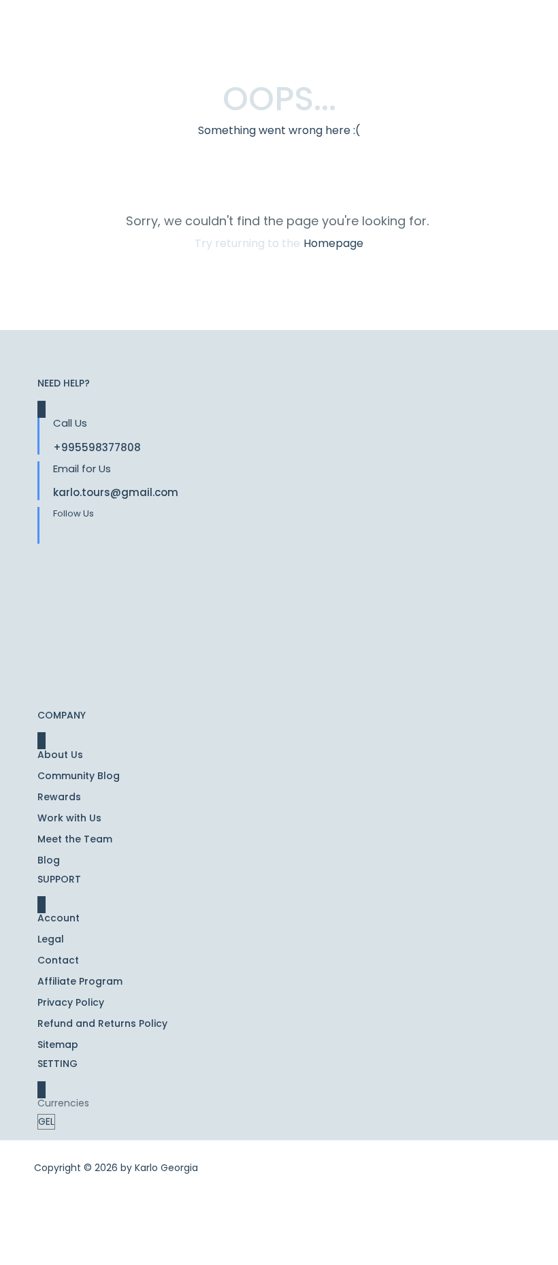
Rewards (59, 797)
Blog (48, 860)
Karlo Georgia (166, 1167)
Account (58, 918)
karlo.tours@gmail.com (115, 492)
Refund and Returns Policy (102, 1023)
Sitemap (57, 1044)
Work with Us (69, 818)
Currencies (63, 1103)
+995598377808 (97, 447)
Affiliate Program (79, 981)
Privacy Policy (70, 1002)
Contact (58, 960)
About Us (60, 754)
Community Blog (78, 776)
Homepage (333, 243)
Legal (50, 939)
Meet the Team (74, 839)
